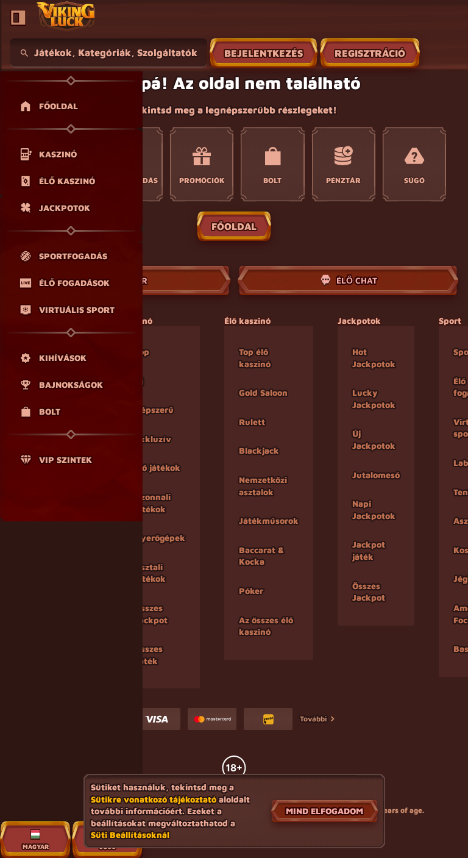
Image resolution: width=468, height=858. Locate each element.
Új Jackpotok (373, 439)
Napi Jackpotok (373, 509)
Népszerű (154, 409)
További (313, 718)
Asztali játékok (150, 573)
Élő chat (356, 280)
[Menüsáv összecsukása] (18, 17)
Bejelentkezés (263, 53)
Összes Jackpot (151, 613)
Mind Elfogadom (324, 811)
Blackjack (259, 450)
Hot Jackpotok (373, 357)
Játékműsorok (269, 520)
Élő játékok (157, 467)
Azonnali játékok (153, 503)
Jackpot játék (368, 550)
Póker (251, 590)
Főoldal (234, 226)
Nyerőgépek (160, 537)
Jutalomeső (376, 475)
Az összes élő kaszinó (266, 626)
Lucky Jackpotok (373, 398)
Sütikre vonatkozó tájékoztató (153, 799)
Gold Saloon (263, 392)
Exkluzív (153, 439)
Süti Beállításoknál (130, 835)
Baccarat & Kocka (261, 556)
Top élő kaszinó (255, 357)
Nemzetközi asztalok (263, 485)
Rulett (252, 421)
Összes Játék (149, 654)
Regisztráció (370, 53)
